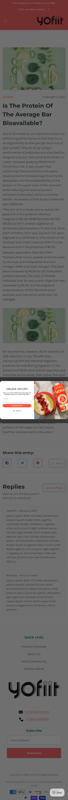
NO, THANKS (17, 410)
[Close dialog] (66, 383)
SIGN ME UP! (17, 405)
